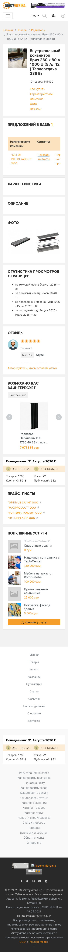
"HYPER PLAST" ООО (21, 517)
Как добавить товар (34, 788)
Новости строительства (34, 817)
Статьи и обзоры (34, 822)
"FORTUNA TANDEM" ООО (25, 512)
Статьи (34, 691)
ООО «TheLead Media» (34, 941)
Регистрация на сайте (34, 773)
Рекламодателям (34, 706)
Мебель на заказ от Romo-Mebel (38, 575)
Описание (36, 99)
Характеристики (41, 94)
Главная (8, 30)
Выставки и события (34, 832)
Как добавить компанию (34, 778)
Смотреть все (17, 394)
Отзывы (36, 109)
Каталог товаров (34, 807)
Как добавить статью (34, 798)
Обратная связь (34, 837)
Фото (33, 104)
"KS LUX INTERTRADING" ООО (21, 159)
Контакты (34, 720)
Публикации (34, 684)
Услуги (34, 669)
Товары (22, 30)
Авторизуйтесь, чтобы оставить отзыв (32, 368)
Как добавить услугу (34, 792)
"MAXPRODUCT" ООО (22, 507)
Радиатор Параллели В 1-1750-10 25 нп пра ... (34, 438)
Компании (34, 676)
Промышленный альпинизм (36, 591)
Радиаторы (38, 30)
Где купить (37, 89)
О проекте (34, 713)
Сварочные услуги (38, 545)
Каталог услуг (34, 813)
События (34, 698)
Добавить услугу (34, 622)
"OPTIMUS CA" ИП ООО (23, 502)
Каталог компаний (34, 803)
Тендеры (34, 827)
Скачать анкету (34, 783)
